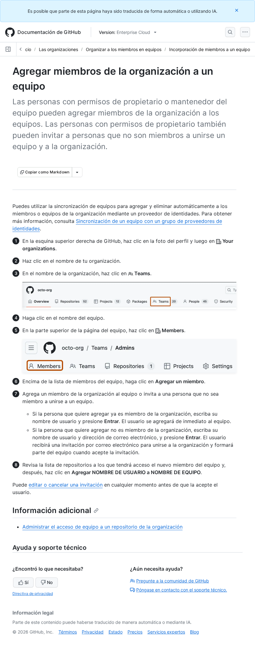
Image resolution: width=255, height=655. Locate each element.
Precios (135, 631)
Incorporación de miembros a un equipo (209, 49)
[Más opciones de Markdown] (77, 172)
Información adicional (51, 510)
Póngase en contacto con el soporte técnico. (181, 589)
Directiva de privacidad (32, 593)
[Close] (237, 10)
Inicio (26, 49)
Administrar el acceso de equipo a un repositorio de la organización (102, 527)
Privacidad (93, 631)
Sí (26, 582)
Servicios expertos (166, 631)
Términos (67, 631)
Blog (194, 631)
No (50, 582)
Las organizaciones (58, 49)
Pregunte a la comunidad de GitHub (172, 580)
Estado (116, 631)
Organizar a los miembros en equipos (123, 49)
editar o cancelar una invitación (66, 485)
